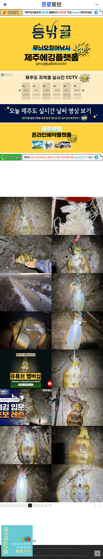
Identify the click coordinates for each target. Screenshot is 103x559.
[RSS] (95, 506)
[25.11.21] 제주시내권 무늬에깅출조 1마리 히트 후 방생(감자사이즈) (25, 328)
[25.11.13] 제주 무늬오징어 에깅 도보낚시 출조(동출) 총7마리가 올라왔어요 (26, 442)
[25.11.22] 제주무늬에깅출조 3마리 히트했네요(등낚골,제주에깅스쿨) (77, 290)
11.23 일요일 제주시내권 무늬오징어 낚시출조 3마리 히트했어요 (77, 251)
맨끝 (50, 505)
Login (96, 4)
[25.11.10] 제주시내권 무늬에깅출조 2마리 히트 (77, 481)
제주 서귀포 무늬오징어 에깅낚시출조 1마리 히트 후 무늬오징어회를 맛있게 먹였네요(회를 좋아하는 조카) (77, 213)
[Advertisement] (51, 179)
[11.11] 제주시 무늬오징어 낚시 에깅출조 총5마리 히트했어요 (26, 481)
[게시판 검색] (100, 506)
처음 (2, 505)
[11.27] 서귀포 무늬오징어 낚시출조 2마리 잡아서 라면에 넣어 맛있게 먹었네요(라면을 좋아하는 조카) (26, 213)
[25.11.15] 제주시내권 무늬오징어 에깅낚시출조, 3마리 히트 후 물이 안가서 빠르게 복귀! (77, 366)
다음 (46, 505)
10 (42, 505)
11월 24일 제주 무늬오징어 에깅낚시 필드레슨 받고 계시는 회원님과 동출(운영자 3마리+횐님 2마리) (26, 251)
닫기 (34, 541)
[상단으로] (97, 553)
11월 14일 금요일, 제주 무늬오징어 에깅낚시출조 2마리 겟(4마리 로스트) (77, 404)
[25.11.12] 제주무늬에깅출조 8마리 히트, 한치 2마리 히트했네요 (77, 442)
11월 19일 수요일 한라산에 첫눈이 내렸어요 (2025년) (25, 290)
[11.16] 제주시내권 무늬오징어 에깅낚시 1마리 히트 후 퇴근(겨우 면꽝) (77, 328)
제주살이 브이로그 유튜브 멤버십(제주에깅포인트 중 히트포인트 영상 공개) (26, 366)
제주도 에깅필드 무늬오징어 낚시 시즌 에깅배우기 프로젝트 (26, 404)
